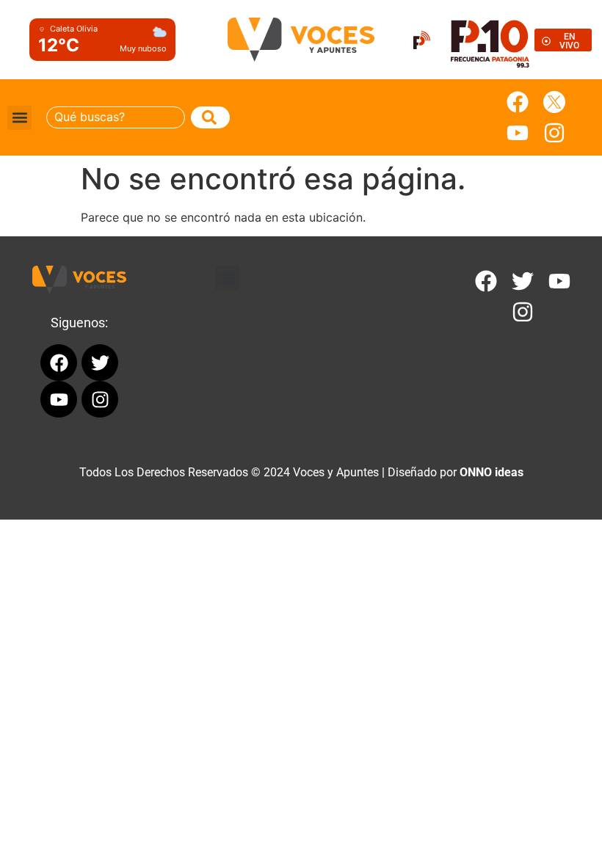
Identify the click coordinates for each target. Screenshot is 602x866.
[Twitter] (522, 281)
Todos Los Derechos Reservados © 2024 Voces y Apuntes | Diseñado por (301, 472)
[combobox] (115, 117)
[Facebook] (517, 102)
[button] (19, 118)
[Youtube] (517, 132)
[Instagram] (554, 132)
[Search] (210, 117)
